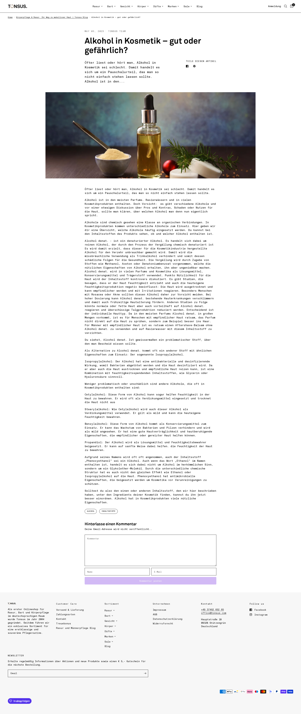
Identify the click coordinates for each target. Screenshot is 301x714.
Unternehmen (161, 604)
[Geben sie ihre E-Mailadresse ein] (145, 673)
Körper (141, 6)
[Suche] (286, 6)
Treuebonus (63, 623)
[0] (291, 6)
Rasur (96, 6)
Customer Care (66, 604)
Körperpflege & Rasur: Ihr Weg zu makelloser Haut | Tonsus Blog (52, 17)
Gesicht (125, 6)
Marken (172, 6)
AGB (155, 614)
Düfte (157, 6)
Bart (110, 6)
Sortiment (112, 604)
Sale (187, 6)
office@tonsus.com (213, 612)
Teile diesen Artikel (201, 61)
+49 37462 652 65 (212, 609)
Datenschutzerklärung (167, 618)
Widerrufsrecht (163, 623)
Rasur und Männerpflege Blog (75, 627)
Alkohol (90, 511)
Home (10, 17)
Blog (199, 6)
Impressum (159, 609)
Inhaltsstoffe (108, 511)
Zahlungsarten (65, 614)
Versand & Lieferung (70, 609)
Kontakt (61, 618)
